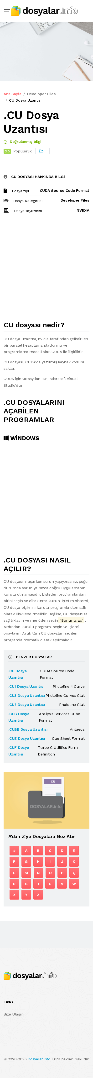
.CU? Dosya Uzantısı (26, 704)
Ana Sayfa (12, 94)
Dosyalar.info (39, 1059)
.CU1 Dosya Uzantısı (26, 686)
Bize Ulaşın (13, 1014)
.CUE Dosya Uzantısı (26, 738)
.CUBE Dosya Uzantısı (27, 729)
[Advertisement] (46, 269)
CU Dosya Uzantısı (25, 100)
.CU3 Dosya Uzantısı (26, 695)
